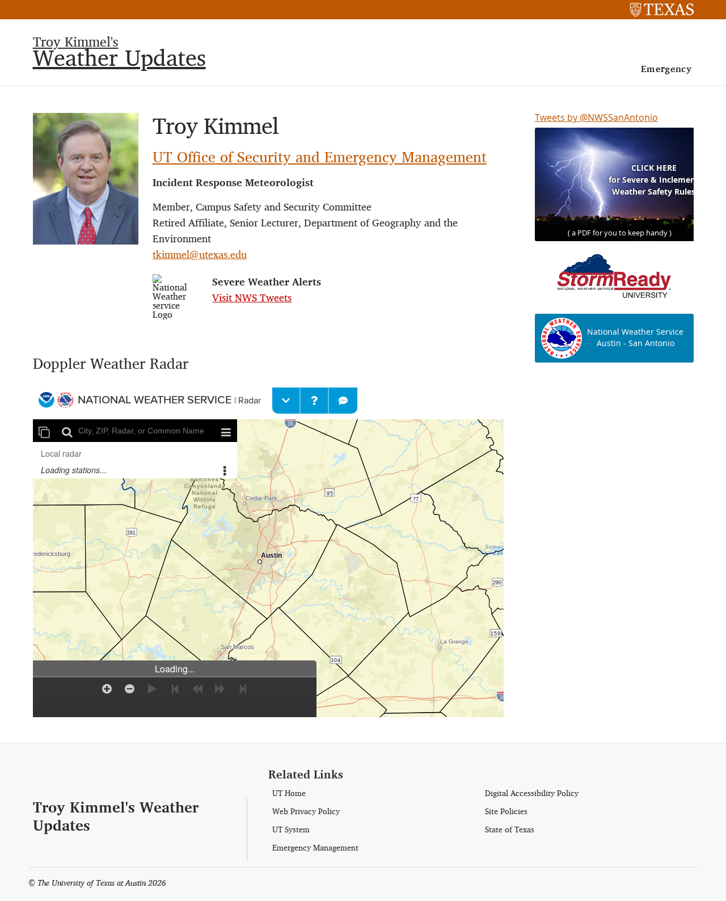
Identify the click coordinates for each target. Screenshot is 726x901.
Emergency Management (315, 848)
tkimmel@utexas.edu (200, 254)
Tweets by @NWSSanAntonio (596, 117)
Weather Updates (119, 57)
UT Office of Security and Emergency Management (320, 157)
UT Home (289, 793)
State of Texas (509, 830)
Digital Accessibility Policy (532, 793)
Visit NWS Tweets (252, 297)
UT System (291, 830)
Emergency (666, 69)
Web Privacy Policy (306, 811)
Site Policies (506, 811)
